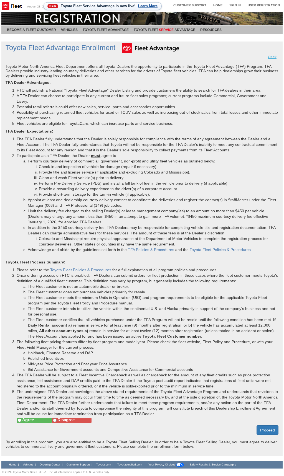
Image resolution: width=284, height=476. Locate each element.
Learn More (148, 6)
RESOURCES (211, 30)
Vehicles (28, 464)
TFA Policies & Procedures (151, 249)
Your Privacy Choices (162, 464)
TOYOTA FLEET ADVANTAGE (106, 30)
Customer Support (78, 464)
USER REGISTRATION (264, 5)
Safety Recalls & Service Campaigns (213, 464)
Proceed (267, 430)
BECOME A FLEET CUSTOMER (31, 30)
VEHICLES (69, 30)
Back (272, 57)
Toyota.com (103, 464)
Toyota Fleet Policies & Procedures (220, 249)
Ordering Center (50, 464)
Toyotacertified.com (129, 464)
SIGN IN (235, 5)
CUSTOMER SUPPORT (189, 5)
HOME (217, 5)
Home (12, 464)
